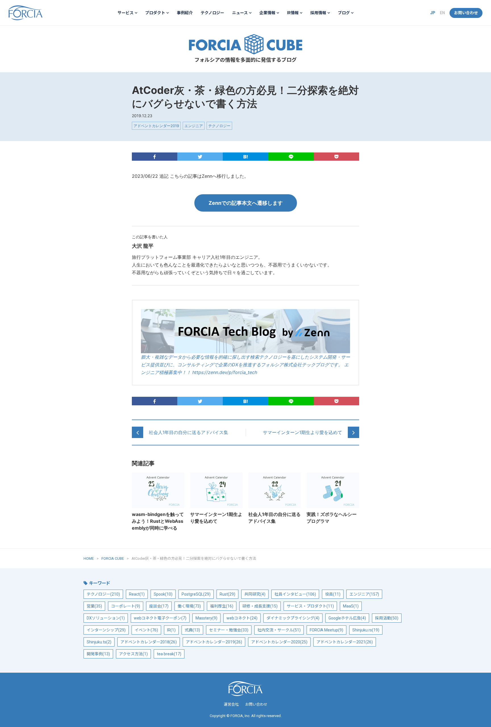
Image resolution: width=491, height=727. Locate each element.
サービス (126, 13)
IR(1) (171, 630)
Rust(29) (227, 594)
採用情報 (318, 13)
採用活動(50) (386, 618)
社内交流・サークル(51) (279, 630)
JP (432, 13)
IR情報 (293, 13)
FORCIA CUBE (245, 44)
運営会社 (231, 704)
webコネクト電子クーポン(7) (160, 618)
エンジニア (193, 125)
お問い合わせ (466, 13)
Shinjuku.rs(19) (365, 630)
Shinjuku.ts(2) (99, 642)
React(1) (137, 594)
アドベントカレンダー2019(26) (214, 642)
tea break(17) (169, 654)
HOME (89, 558)
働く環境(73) (189, 606)
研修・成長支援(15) (260, 606)
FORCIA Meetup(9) (326, 630)
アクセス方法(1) (133, 654)
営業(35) (94, 606)
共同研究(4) (254, 594)
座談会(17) (158, 606)
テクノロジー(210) (103, 594)
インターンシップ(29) (106, 630)
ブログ (344, 13)
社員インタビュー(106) (295, 594)
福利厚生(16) (221, 606)
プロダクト (155, 13)
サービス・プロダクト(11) (310, 606)
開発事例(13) (98, 654)
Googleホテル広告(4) (347, 618)
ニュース (240, 13)
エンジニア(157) (364, 594)
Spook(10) (163, 594)
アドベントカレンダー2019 (156, 125)
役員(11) (332, 594)
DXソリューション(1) (106, 618)
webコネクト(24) (241, 618)
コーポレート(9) (125, 606)
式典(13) (192, 630)
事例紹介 (185, 13)
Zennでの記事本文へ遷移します (246, 203)
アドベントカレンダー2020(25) (279, 642)
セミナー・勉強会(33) (228, 630)
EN (442, 13)
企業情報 (267, 13)
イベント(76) (146, 630)
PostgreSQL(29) (196, 594)
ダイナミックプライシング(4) (293, 618)
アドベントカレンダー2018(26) (148, 642)
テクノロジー (212, 13)
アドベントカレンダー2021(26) (345, 642)
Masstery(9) (206, 618)
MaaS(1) (351, 606)
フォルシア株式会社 (26, 12)
